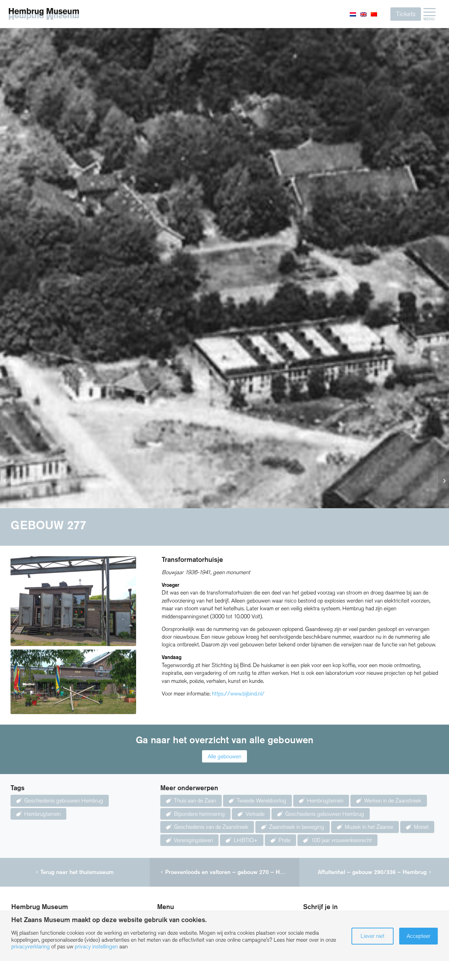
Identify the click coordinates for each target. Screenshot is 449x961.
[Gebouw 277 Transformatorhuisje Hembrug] (73, 601)
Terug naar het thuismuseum (77, 872)
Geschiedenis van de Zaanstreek (211, 827)
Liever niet (372, 936)
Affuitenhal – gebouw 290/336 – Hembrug (372, 872)
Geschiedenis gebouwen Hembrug (63, 800)
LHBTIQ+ (246, 840)
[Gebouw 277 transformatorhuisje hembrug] (73, 682)
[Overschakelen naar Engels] (363, 14)
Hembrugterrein (42, 814)
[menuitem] (429, 14)
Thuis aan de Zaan (195, 800)
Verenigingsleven (193, 840)
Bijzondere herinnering (199, 814)
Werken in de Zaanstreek (392, 800)
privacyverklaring (30, 946)
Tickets (405, 14)
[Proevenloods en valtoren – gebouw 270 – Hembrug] (5, 480)
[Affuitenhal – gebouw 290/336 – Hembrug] (443, 480)
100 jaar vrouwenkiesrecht (341, 840)
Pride (284, 840)
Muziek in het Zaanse (369, 827)
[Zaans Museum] (44, 14)
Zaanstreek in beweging (296, 827)
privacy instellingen (96, 946)
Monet (421, 827)
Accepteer (418, 936)
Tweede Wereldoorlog (261, 800)
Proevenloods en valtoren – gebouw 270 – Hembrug (232, 872)
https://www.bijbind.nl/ (238, 693)
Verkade (255, 814)
